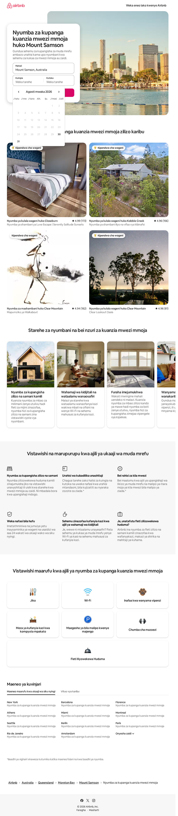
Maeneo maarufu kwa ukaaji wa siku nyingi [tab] (31, 691)
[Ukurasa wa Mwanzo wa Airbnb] (16, 5)
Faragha (81, 810)
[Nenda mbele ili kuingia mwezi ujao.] (59, 92)
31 (18, 141)
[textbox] (28, 82)
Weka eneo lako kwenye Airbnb (146, 5)
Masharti (94, 810)
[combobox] (43, 70)
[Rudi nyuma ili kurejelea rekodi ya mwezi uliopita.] (19, 92)
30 (59, 134)
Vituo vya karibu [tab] (70, 691)
